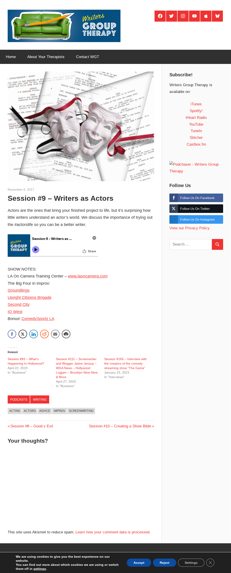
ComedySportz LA (37, 318)
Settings (191, 562)
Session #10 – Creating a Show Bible (120, 426)
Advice (44, 411)
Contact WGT (87, 57)
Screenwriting (81, 411)
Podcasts (18, 399)
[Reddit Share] (44, 334)
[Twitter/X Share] (22, 334)
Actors (30, 411)
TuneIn (196, 131)
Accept (139, 562)
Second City (19, 304)
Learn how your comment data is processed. (113, 532)
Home (11, 57)
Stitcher (196, 137)
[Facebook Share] (12, 334)
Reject (164, 562)
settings (39, 569)
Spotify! (196, 111)
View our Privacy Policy (189, 228)
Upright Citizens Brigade (29, 297)
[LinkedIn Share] (33, 334)
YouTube (196, 124)
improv (59, 411)
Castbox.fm (196, 144)
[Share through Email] (55, 334)
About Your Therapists (46, 57)
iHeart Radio (196, 117)
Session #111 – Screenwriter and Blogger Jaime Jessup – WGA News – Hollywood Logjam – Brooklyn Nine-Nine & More (77, 368)
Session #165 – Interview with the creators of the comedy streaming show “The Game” (125, 363)
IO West (15, 311)
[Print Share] (66, 334)
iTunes (196, 104)
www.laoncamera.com (88, 276)
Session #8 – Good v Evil (31, 426)
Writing (40, 399)
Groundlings (19, 290)
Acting (14, 411)
